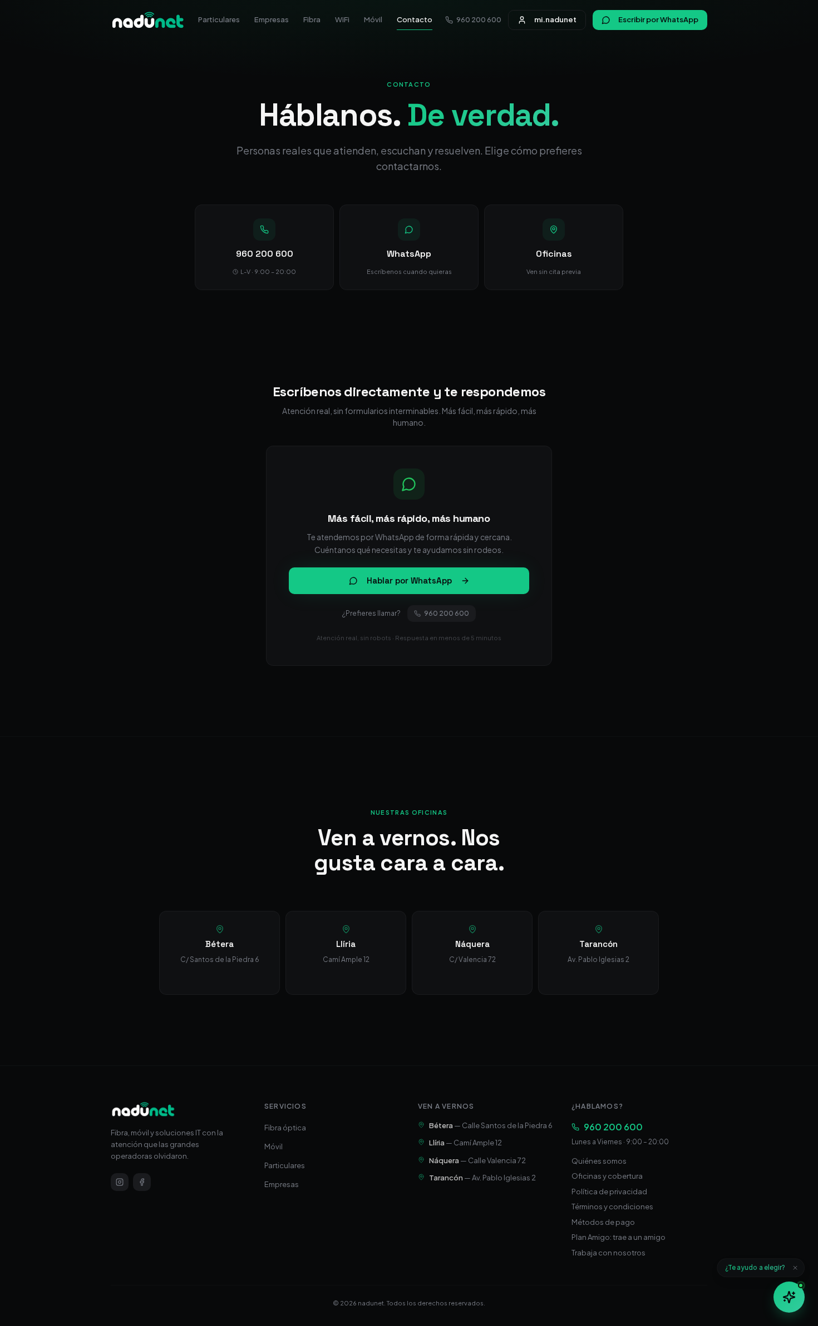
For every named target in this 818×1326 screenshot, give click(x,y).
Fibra (312, 19)
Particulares (219, 19)
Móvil (373, 19)
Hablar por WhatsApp (409, 580)
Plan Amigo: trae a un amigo (618, 1237)
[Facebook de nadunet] (142, 1182)
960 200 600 (478, 19)
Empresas (271, 19)
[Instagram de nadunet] (120, 1182)
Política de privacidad (609, 1191)
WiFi (342, 19)
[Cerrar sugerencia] (795, 1267)
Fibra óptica (285, 1127)
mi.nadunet (555, 19)
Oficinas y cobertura (607, 1176)
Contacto (414, 19)
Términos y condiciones (612, 1206)
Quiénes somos (599, 1160)
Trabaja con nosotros (608, 1252)
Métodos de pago (603, 1222)
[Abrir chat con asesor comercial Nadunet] (789, 1297)
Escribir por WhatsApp (658, 19)
